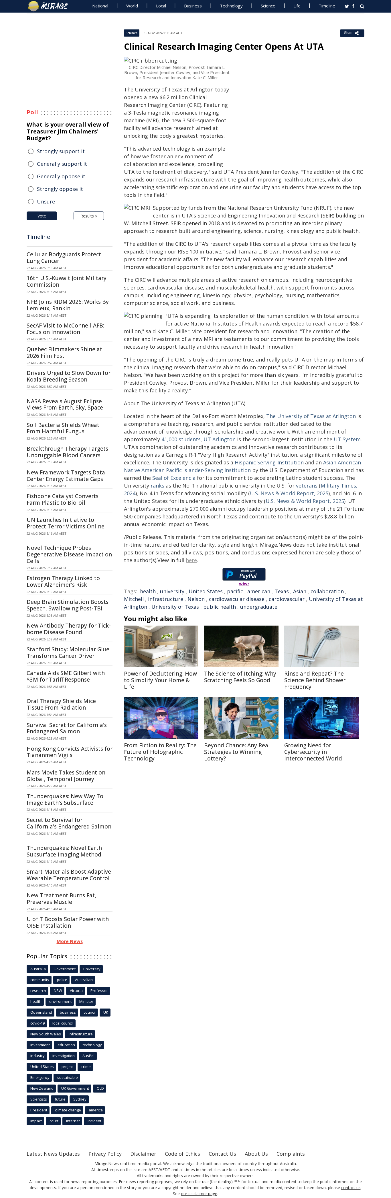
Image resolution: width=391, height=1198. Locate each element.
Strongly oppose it (60, 188)
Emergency (40, 1077)
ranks (157, 485)
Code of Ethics (182, 1153)
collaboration (327, 591)
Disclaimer (143, 1153)
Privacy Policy (105, 1153)
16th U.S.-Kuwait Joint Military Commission (66, 281)
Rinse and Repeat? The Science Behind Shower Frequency (314, 680)
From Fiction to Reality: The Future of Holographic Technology (160, 752)
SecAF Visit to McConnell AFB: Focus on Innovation (65, 329)
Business (193, 6)
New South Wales (45, 1034)
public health (219, 606)
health (148, 591)
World (132, 6)
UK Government (75, 1088)
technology (92, 1044)
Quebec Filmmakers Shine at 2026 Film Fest (64, 353)
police (62, 979)
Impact (36, 1120)
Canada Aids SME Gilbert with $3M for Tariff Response (66, 676)
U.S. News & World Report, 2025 (289, 493)
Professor (99, 990)
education (66, 1044)
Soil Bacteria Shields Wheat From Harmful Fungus (63, 428)
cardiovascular (287, 599)
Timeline (327, 6)
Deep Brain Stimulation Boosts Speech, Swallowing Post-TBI (67, 605)
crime (86, 1066)
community (39, 979)
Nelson (196, 599)
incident (94, 1120)
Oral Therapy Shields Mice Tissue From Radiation (61, 704)
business (68, 1012)
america (96, 1110)
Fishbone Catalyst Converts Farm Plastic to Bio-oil (62, 499)
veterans (306, 485)
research (38, 990)
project (68, 1066)
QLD (100, 1088)
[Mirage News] (50, 6)
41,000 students (181, 439)
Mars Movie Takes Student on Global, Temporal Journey (66, 776)
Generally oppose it (61, 176)
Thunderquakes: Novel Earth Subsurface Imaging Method (64, 851)
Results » (88, 216)
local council (62, 1023)
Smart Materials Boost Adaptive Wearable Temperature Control (69, 875)
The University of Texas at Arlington (311, 416)
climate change (68, 1110)
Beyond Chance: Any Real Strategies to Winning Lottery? (237, 752)
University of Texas (175, 606)
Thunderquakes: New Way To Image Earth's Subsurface (65, 799)
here (191, 560)
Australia (38, 968)
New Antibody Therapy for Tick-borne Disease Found (69, 629)
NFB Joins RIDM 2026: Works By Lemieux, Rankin (68, 305)
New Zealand (42, 1088)
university (172, 591)
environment (60, 1001)
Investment (40, 1044)
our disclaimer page (199, 1193)
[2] (239, 1181)
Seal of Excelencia (174, 477)
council (90, 1012)
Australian (84, 979)
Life (297, 6)
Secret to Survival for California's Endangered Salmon (69, 823)
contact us (351, 1187)
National (100, 6)
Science (268, 6)
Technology (231, 6)
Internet (73, 1120)
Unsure (46, 201)
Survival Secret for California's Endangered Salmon (67, 728)
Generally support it (62, 163)
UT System (347, 439)
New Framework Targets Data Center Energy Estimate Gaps (66, 476)
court (54, 1120)
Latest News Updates (53, 1153)
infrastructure (165, 599)
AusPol (88, 1055)
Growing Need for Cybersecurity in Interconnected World (313, 752)
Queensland (41, 1012)
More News (70, 941)
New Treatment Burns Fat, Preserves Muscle (61, 899)
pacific (235, 591)
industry (37, 1055)
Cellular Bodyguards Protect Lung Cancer (64, 258)
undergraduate (258, 606)
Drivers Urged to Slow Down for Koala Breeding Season (68, 376)
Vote (41, 216)
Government (65, 968)
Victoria (76, 990)
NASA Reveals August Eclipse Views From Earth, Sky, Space (65, 405)
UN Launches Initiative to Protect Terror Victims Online (65, 523)
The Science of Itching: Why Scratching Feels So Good (240, 677)
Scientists (38, 1099)
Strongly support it (61, 151)
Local (161, 6)
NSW (58, 990)
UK (105, 1012)
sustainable (67, 1077)
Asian (299, 591)
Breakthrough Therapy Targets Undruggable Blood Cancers (67, 452)
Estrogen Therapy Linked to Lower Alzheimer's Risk (63, 581)
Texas (282, 591)
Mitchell (134, 599)
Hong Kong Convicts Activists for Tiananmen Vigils (69, 752)
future (60, 1099)
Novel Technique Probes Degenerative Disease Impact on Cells (69, 554)
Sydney (79, 1099)
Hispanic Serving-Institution (269, 462)
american (258, 591)
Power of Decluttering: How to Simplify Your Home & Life (160, 680)
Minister (86, 1001)
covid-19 (37, 1023)
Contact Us (222, 1153)
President (38, 1110)
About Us (256, 1153)
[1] (235, 1181)
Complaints (291, 1153)
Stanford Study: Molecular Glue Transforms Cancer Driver (68, 653)
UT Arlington (220, 439)
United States (206, 591)
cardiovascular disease (236, 599)
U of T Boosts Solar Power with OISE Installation (68, 922)
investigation (63, 1055)
